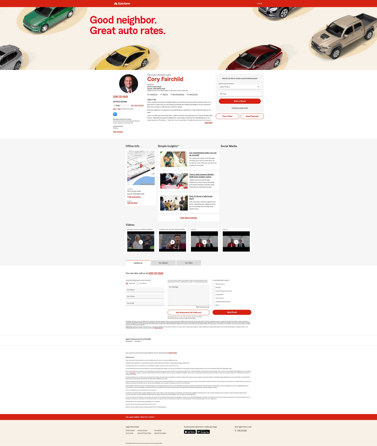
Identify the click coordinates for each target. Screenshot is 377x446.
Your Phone (143, 283)
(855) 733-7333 (158, 328)
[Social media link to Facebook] (115, 114)
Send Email (232, 312)
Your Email (132, 283)
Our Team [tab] (189, 263)
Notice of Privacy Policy (144, 433)
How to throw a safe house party (200, 197)
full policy (132, 372)
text (119, 109)
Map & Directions (135, 197)
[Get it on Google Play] (203, 432)
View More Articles (188, 218)
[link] (122, 4)
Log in (259, 3)
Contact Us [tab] (138, 263)
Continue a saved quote (240, 108)
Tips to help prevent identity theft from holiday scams (201, 175)
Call (114, 109)
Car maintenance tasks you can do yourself (202, 154)
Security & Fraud (142, 430)
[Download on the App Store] (190, 432)
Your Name (130, 290)
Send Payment (252, 116)
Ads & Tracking (130, 430)
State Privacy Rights (160, 433)
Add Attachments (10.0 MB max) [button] (188, 312)
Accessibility (158, 430)
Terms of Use (129, 433)
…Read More (208, 122)
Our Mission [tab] (163, 263)
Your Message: (173, 287)
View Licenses (118, 131)
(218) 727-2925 (120, 96)
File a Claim (227, 116)
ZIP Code (223, 94)
